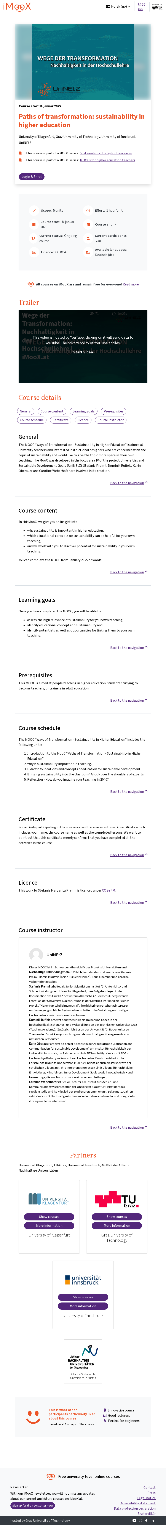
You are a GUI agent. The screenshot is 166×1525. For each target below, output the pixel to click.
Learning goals (84, 411)
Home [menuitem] (44, 6)
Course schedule (32, 420)
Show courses (49, 1216)
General (26, 411)
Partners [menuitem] (75, 19)
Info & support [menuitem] (50, 19)
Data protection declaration (135, 1508)
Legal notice (146, 1498)
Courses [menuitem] (59, 6)
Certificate (61, 420)
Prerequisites (113, 411)
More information (49, 1225)
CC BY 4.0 (108, 890)
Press (151, 1492)
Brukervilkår (146, 1513)
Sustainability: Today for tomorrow (106, 153)
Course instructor (111, 420)
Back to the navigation (127, 483)
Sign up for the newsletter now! (32, 1506)
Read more (131, 284)
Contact (150, 1487)
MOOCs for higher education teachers (107, 160)
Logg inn (141, 6)
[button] (117, 6)
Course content (52, 411)
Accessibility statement (138, 1503)
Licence (83, 420)
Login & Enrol (32, 176)
